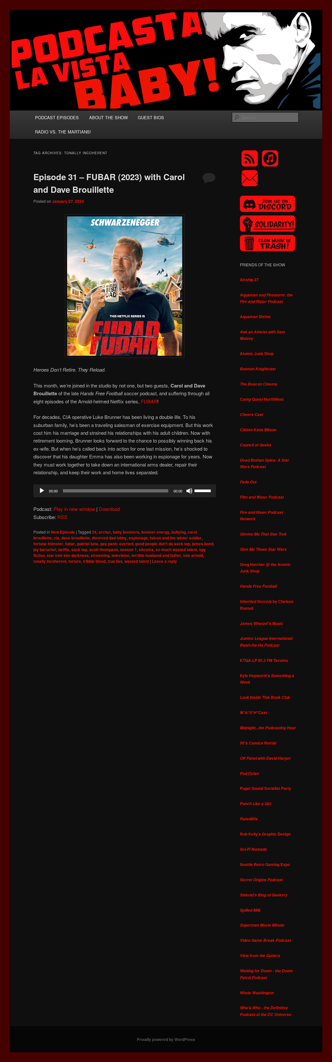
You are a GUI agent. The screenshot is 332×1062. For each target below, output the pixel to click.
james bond (202, 544)
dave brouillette (75, 538)
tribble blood (94, 561)
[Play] (42, 491)
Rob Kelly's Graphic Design (265, 834)
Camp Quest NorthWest (262, 399)
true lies (115, 561)
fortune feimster (48, 544)
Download (109, 508)
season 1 (128, 549)
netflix (63, 549)
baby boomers (126, 532)
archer (105, 532)
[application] (124, 490)
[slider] (204, 490)
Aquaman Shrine (255, 316)
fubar (70, 544)
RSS (62, 517)
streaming (100, 555)
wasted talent (136, 561)
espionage (138, 538)
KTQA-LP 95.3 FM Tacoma (264, 660)
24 (94, 532)
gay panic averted (116, 544)
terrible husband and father (156, 555)
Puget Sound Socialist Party (265, 788)
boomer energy (155, 532)
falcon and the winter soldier (176, 538)
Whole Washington (257, 993)
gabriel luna (87, 544)
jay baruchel (44, 549)
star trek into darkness (68, 555)
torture (74, 561)
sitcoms (146, 549)
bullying (179, 532)
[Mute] (189, 491)
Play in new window (74, 508)
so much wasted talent (176, 549)
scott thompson (103, 549)
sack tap (79, 549)
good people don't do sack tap (162, 544)
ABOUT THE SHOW (108, 117)
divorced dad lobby (109, 538)
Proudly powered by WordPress (166, 1039)
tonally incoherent (49, 561)
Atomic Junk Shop (257, 353)
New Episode (63, 532)
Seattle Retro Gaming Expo (265, 864)
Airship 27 (249, 280)
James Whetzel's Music (261, 623)
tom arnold (193, 555)
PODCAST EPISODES (57, 117)
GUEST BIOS (151, 117)
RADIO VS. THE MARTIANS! (63, 132)
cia (56, 538)
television (120, 555)
